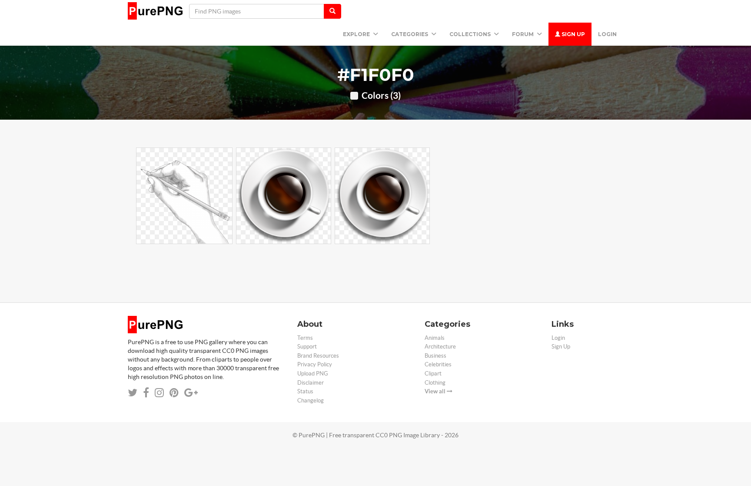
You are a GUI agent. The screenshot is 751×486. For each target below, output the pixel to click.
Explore (357, 34)
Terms (305, 338)
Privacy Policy (314, 364)
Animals (435, 338)
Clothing (435, 382)
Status (305, 391)
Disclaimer (310, 382)
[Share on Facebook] (146, 393)
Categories (410, 34)
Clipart (433, 373)
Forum (523, 34)
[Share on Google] (191, 393)
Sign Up (572, 34)
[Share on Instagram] (159, 393)
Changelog (310, 400)
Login (607, 34)
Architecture (440, 346)
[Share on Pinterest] (174, 393)
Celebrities (438, 364)
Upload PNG (312, 373)
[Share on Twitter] (132, 393)
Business (435, 355)
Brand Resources (318, 355)
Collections (470, 34)
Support (307, 346)
